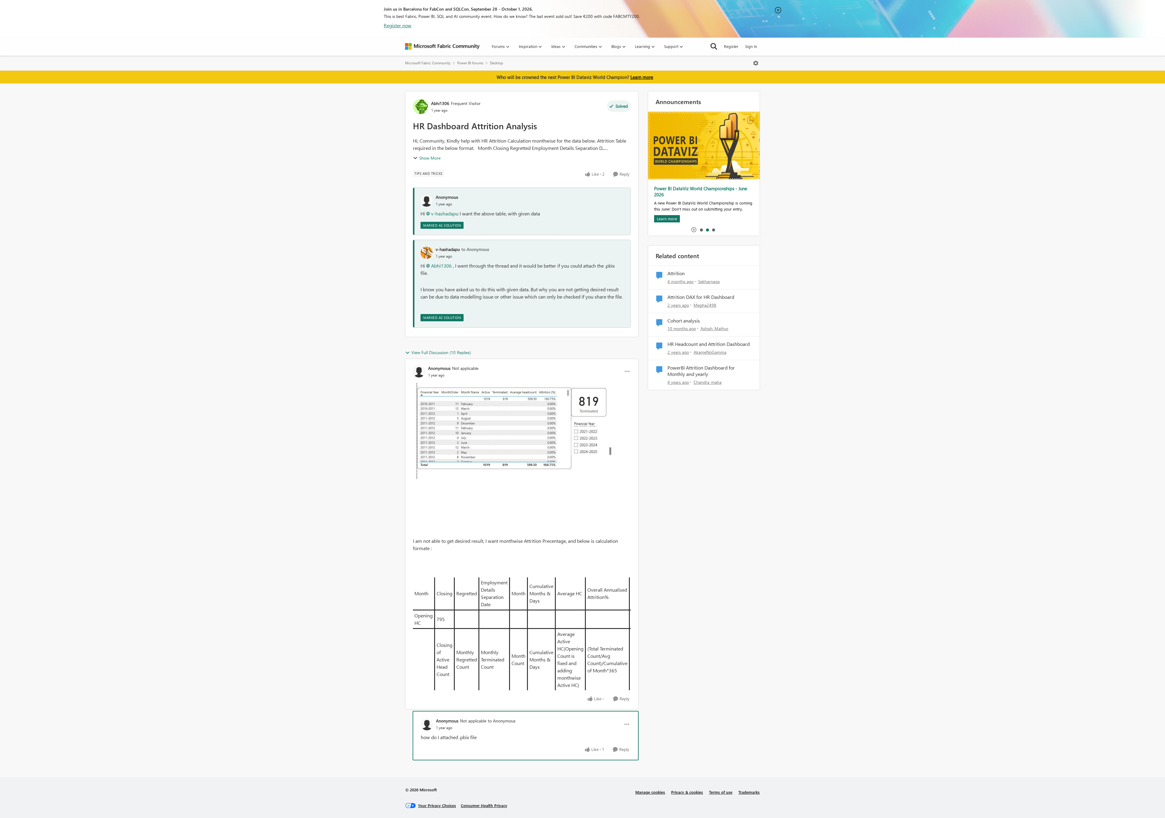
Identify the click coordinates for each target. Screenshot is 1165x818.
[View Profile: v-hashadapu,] (426, 253)
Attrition (676, 273)
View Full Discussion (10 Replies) (441, 352)
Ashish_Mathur (714, 328)
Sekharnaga (709, 281)
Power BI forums (470, 63)
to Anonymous (475, 249)
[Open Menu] (755, 63)
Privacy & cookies (687, 792)
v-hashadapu (444, 213)
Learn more (641, 77)
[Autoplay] (694, 230)
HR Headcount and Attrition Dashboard (708, 344)
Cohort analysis (683, 321)
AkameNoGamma (710, 352)
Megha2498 (705, 305)
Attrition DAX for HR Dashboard (700, 297)
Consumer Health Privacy (484, 805)
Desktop (496, 63)
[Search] (714, 46)
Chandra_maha (707, 382)
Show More (430, 158)
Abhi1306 (440, 103)
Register (731, 46)
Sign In (751, 46)
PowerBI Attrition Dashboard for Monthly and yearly (701, 371)
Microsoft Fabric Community (428, 63)
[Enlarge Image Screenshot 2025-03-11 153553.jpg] (522, 431)
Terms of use (720, 792)
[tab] (701, 230)
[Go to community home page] (442, 46)
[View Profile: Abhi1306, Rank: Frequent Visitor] (420, 106)
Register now (397, 25)
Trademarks (749, 792)
